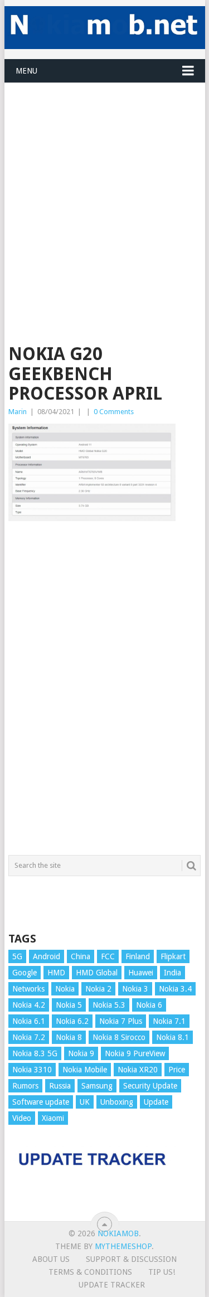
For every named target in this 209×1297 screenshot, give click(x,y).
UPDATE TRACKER (112, 1284)
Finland (137, 956)
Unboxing (116, 1101)
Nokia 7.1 (169, 1021)
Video (21, 1118)
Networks (28, 988)
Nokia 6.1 (28, 1021)
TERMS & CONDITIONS (90, 1271)
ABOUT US (51, 1259)
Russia (60, 1085)
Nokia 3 (135, 988)
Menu (26, 70)
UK (85, 1101)
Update (156, 1101)
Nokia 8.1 (172, 1037)
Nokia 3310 (32, 1069)
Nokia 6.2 (72, 1021)
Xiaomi (53, 1118)
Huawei (140, 972)
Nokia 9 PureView (135, 1053)
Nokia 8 (69, 1037)
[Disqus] (104, 693)
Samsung (97, 1085)
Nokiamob (118, 1233)
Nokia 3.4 (175, 988)
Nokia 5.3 (109, 1004)
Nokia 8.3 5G (34, 1053)
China (80, 956)
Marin (17, 411)
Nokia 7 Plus (120, 1021)
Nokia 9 (81, 1053)
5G (17, 956)
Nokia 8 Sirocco (119, 1037)
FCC (108, 956)
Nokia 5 (69, 1004)
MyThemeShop (123, 1246)
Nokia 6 (149, 1004)
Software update (40, 1101)
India (172, 972)
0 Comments (114, 411)
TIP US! (161, 1271)
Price (176, 1069)
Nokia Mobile (84, 1069)
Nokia (65, 988)
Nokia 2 (98, 988)
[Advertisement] (104, 187)
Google (24, 972)
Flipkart (173, 956)
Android (46, 956)
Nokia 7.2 (28, 1037)
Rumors (25, 1085)
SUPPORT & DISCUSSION (131, 1259)
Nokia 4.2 (28, 1004)
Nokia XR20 (138, 1069)
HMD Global (97, 972)
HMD (56, 972)
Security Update (150, 1085)
